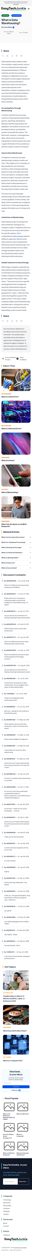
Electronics (7, 1203)
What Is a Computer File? (13, 1061)
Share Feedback (23, 358)
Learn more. (16, 4)
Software (7, 1057)
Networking (6, 394)
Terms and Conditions (15, 1250)
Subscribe (16, 1086)
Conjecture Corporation (20, 1247)
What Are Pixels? (8, 460)
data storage (18, 236)
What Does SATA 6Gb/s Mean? (15, 1031)
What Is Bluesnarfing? (9, 492)
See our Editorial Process (10, 358)
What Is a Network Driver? (11, 428)
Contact (6, 1226)
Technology (8, 993)
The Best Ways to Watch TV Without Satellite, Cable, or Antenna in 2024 (14, 998)
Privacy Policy (5, 1250)
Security (4, 489)
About (5, 1223)
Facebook (6, 1235)
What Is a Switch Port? (10, 397)
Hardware (5, 457)
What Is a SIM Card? (23, 1114)
